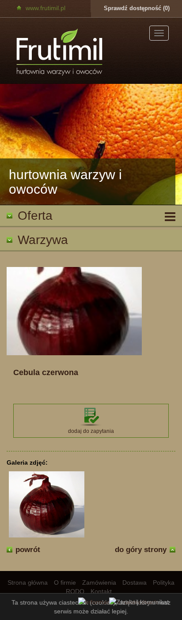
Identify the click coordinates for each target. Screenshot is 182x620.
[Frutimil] (60, 53)
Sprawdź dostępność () (137, 8)
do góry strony (141, 549)
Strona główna (28, 582)
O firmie (65, 582)
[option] (91, 144)
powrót (27, 549)
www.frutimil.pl (45, 7)
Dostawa (134, 582)
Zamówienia (99, 582)
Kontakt (101, 591)
